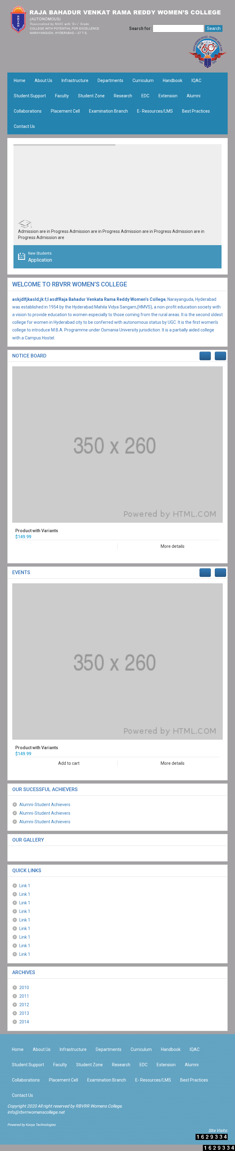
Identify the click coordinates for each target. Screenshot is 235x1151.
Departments (110, 80)
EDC (145, 95)
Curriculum (143, 80)
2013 (24, 1013)
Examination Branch (108, 111)
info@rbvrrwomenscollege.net (36, 1112)
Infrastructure (75, 80)
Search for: (140, 28)
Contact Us (24, 126)
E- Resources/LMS (155, 111)
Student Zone (91, 95)
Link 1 (24, 885)
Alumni (193, 95)
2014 (24, 1021)
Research (123, 95)
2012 (24, 1004)
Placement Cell (65, 111)
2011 (24, 996)
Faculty (62, 95)
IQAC (196, 80)
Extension (168, 95)
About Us (43, 80)
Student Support (30, 95)
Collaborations (28, 111)
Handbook (172, 80)
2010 (24, 987)
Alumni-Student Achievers (44, 804)
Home (19, 80)
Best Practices (196, 111)
